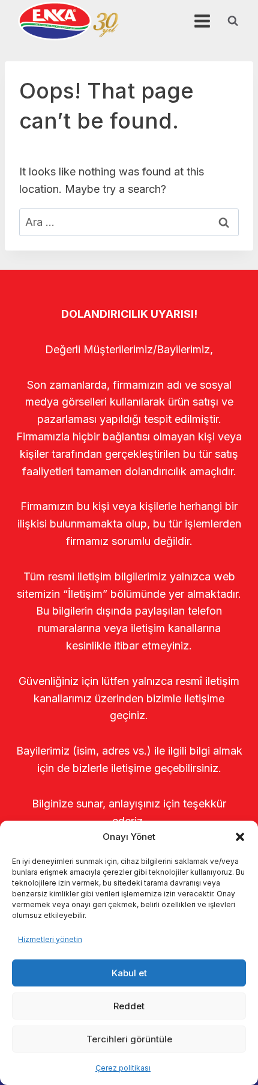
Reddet (129, 1006)
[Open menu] (202, 20)
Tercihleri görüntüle (129, 1039)
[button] (240, 837)
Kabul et (129, 973)
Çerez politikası (123, 1067)
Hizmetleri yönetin (50, 939)
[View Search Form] (233, 21)
